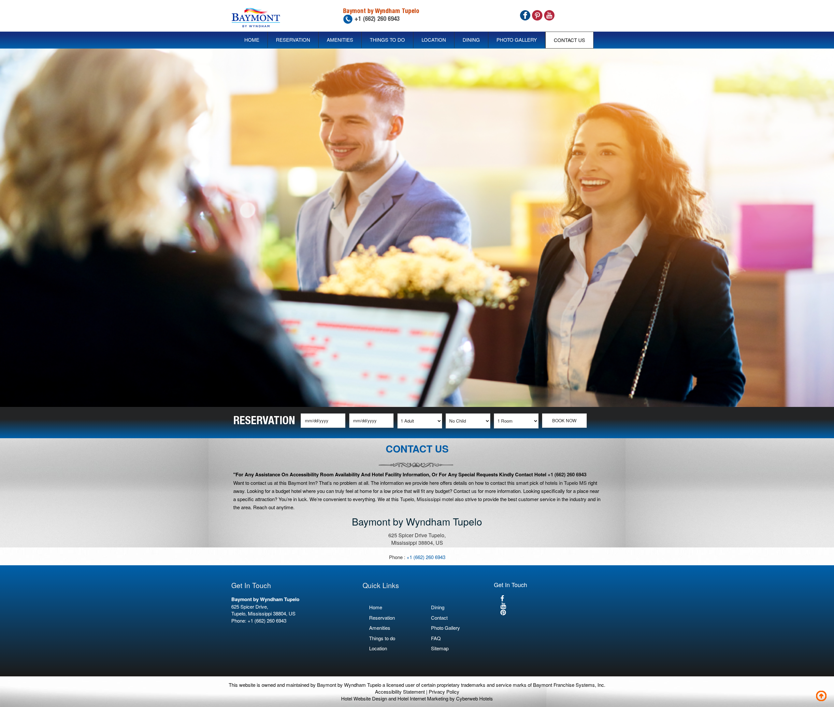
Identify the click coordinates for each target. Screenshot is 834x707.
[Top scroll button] (822, 697)
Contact (439, 617)
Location (434, 39)
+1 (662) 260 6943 (376, 18)
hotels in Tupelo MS (566, 482)
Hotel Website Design (364, 698)
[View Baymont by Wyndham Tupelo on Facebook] (502, 598)
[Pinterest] (537, 14)
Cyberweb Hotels (474, 698)
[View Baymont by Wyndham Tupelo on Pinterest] (503, 612)
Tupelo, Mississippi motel (426, 499)
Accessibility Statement (400, 691)
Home (251, 39)
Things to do (387, 39)
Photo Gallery (516, 39)
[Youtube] (549, 14)
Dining (471, 39)
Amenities (340, 39)
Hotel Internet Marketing (422, 698)
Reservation (293, 39)
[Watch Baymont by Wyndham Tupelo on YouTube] (503, 605)
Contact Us (569, 39)
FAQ (436, 638)
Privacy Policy (444, 691)
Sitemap (440, 648)
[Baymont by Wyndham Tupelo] (255, 15)
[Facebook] (525, 14)
